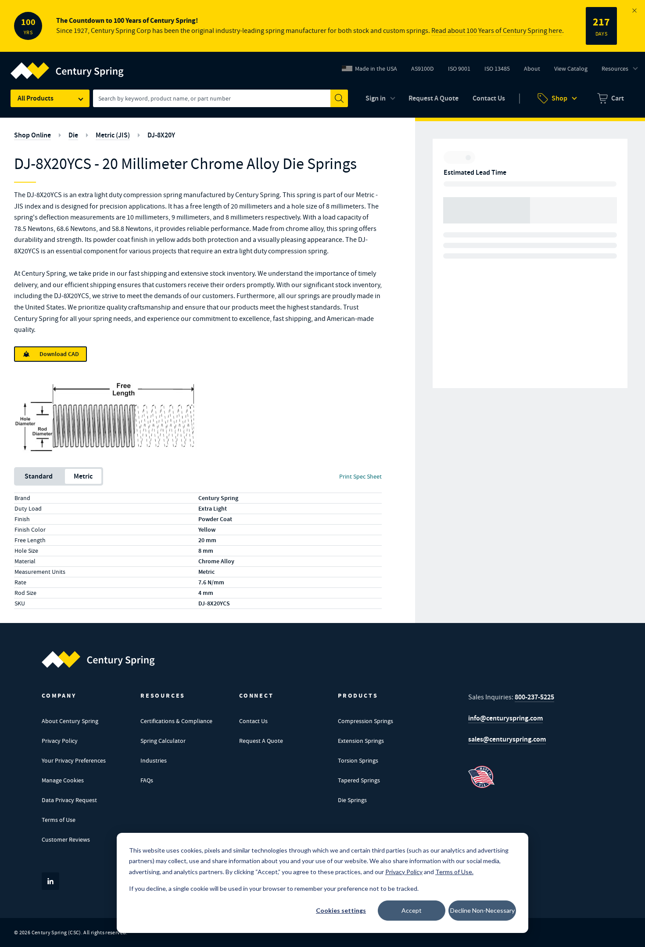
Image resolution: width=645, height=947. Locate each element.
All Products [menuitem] (36, 98)
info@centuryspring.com (505, 718)
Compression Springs (365, 721)
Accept (411, 910)
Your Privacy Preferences (74, 760)
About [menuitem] (532, 68)
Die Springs (352, 800)
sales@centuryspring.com (507, 739)
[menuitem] (610, 98)
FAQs (146, 780)
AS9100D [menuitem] (426, 71)
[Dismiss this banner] (634, 11)
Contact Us (253, 721)
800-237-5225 (534, 697)
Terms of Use (58, 820)
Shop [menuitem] (559, 98)
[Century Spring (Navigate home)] (98, 659)
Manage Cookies (63, 780)
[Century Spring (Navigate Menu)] (67, 65)
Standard (39, 476)
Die (73, 135)
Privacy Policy (60, 741)
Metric (83, 476)
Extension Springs (361, 741)
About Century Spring (70, 721)
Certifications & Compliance (176, 721)
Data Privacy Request (69, 800)
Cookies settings (341, 910)
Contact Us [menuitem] (489, 98)
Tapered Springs (359, 780)
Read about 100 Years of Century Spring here (496, 30)
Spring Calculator (163, 741)
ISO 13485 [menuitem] (497, 68)
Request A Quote (261, 741)
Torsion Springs (358, 760)
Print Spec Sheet (360, 476)
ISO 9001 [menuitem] (462, 71)
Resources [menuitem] (615, 68)
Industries (153, 760)
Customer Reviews (66, 839)
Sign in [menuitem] (376, 98)
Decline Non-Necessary (482, 910)
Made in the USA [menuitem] (376, 68)
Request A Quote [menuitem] (433, 98)
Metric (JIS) (113, 135)
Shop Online (32, 135)
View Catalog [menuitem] (571, 68)
